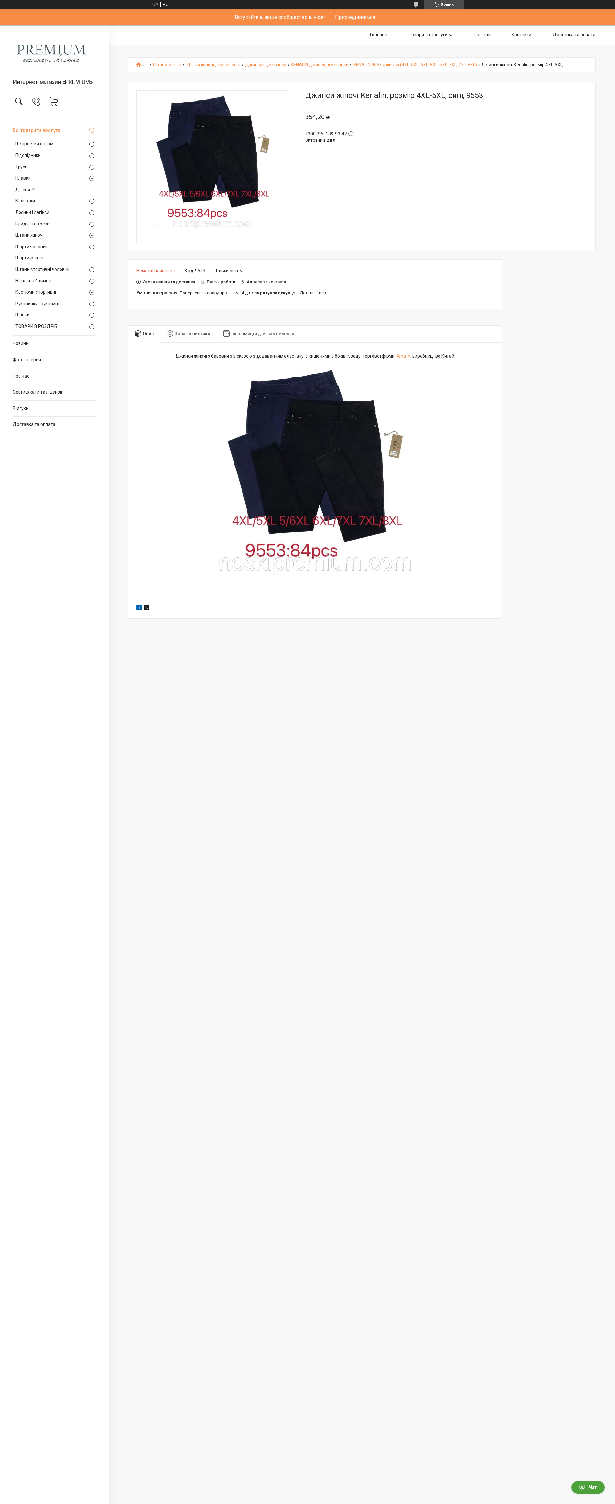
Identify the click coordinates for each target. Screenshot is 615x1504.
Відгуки (21, 408)
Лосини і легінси (32, 212)
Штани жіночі (29, 235)
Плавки (23, 178)
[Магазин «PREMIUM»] (54, 52)
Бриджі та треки (32, 223)
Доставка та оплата (34, 424)
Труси (21, 166)
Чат (593, 1487)
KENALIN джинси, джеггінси (319, 64)
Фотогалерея (27, 359)
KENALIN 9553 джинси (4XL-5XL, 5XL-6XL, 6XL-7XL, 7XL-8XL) (415, 64)
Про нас (21, 375)
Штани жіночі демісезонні (213, 64)
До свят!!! (25, 189)
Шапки (22, 314)
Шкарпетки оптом (34, 143)
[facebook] (139, 608)
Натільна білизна (33, 280)
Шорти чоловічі (31, 246)
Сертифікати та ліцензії (37, 391)
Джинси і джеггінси (265, 64)
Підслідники (28, 155)
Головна (378, 34)
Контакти (521, 34)
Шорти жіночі (29, 257)
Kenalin (403, 356)
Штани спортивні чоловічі (42, 269)
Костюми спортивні (35, 292)
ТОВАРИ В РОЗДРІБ (36, 326)
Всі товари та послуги (36, 130)
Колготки (25, 200)
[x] (146, 608)
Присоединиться (355, 17)
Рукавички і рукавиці (37, 303)
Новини (21, 343)
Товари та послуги (428, 34)
